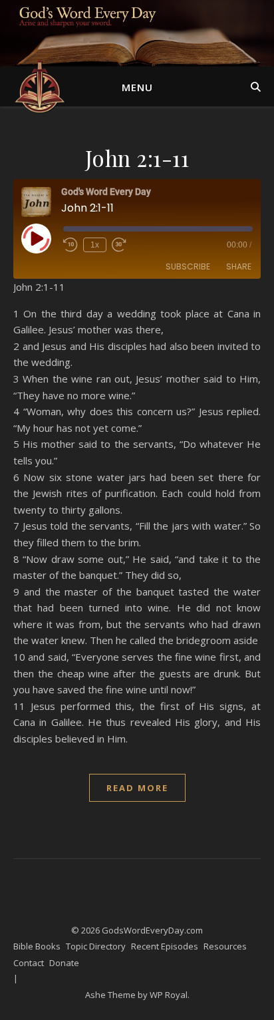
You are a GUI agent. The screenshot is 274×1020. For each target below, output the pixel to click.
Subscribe (188, 266)
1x (94, 245)
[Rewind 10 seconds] (70, 245)
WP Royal (169, 995)
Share (238, 266)
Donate (64, 963)
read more (137, 788)
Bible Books (37, 946)
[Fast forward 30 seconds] (119, 245)
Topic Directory (96, 946)
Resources (225, 946)
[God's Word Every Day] (40, 86)
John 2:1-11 (137, 157)
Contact (28, 963)
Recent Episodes (164, 946)
